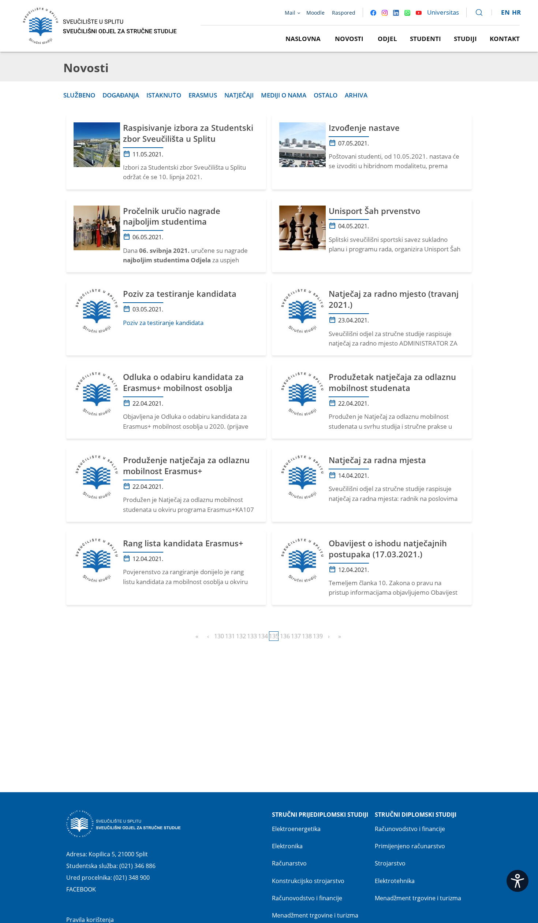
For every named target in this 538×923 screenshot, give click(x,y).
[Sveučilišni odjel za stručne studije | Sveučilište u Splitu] (100, 25)
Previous (208, 636)
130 (219, 636)
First (197, 636)
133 (252, 636)
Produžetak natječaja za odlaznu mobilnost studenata (392, 382)
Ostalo (325, 95)
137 (295, 636)
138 (306, 636)
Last (339, 636)
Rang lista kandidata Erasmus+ (183, 543)
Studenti (425, 38)
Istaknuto (163, 95)
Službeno (79, 95)
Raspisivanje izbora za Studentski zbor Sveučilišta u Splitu (188, 133)
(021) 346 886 (137, 866)
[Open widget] (517, 881)
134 (263, 636)
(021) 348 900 (131, 878)
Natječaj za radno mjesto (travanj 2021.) (394, 299)
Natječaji (239, 95)
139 (317, 636)
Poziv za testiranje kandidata (179, 293)
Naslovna (303, 38)
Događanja (120, 95)
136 (284, 636)
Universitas (443, 12)
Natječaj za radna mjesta (377, 460)
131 (230, 636)
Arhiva (356, 95)
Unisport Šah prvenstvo (374, 211)
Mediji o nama (283, 95)
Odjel (387, 38)
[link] (476, 12)
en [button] (505, 12)
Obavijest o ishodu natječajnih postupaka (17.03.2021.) (388, 549)
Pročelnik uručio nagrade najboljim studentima (171, 216)
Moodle (315, 12)
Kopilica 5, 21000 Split (118, 854)
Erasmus (202, 95)
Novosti (349, 38)
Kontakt (505, 38)
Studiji (465, 38)
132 (241, 636)
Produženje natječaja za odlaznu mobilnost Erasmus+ (186, 465)
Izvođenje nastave (364, 127)
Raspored (343, 12)
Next (328, 636)
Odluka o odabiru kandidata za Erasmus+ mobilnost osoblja (183, 382)
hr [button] (516, 12)
